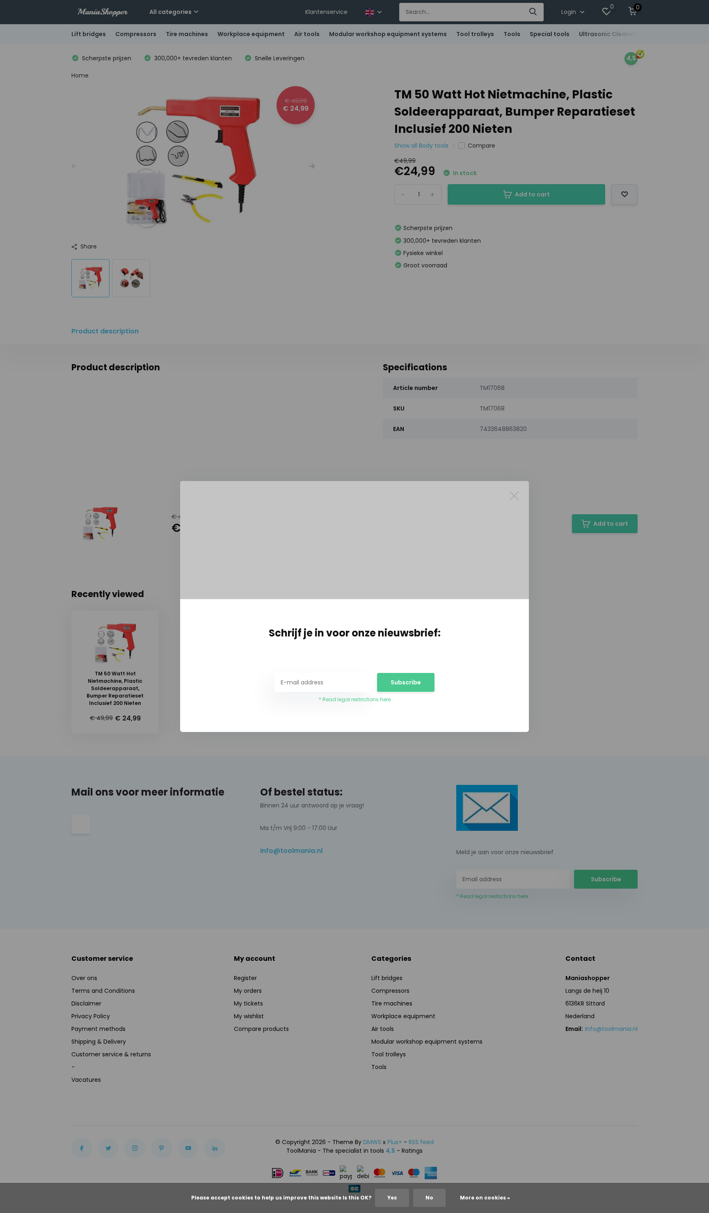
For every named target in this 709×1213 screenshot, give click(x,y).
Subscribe (406, 682)
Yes (392, 1197)
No (429, 1197)
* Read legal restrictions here (355, 699)
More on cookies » (485, 1197)
